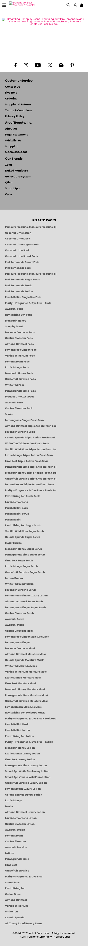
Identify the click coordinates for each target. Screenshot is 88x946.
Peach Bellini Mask (17, 724)
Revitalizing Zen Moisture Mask (25, 712)
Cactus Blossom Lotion (20, 824)
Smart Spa (12, 188)
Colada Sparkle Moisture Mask (24, 660)
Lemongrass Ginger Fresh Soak (24, 420)
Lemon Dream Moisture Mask (23, 707)
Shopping (11, 146)
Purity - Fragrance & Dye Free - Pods (28, 303)
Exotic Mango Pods (17, 367)
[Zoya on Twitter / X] (50, 65)
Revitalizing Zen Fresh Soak (22, 496)
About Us (11, 129)
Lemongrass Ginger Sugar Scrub (25, 607)
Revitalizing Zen (15, 888)
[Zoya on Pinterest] (72, 65)
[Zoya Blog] (61, 65)
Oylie (8, 194)
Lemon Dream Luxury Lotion (23, 789)
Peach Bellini (13, 519)
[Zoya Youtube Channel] (38, 65)
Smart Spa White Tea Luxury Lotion (27, 771)
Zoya (8, 165)
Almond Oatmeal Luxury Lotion (25, 812)
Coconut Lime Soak (17, 250)
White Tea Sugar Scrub (19, 584)
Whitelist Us (13, 140)
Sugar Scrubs (13, 543)
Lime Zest (11, 865)
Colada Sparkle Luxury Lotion (23, 795)
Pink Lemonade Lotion (19, 291)
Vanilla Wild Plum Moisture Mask (26, 672)
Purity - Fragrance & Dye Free (23, 876)
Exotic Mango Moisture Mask (23, 677)
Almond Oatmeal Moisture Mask (25, 654)
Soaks (9, 414)
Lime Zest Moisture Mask (20, 683)
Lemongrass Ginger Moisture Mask (27, 637)
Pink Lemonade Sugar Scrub (22, 279)
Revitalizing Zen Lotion (19, 736)
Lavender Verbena (16, 502)
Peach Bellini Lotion (17, 730)
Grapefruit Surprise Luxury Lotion (26, 783)
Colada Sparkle (14, 917)
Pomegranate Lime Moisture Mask (26, 695)
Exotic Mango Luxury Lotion (22, 753)
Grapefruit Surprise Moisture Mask (26, 701)
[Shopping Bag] (81, 5)
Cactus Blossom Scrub (19, 613)
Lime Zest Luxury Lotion (20, 759)
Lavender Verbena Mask (20, 648)
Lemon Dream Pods (17, 361)
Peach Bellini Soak (16, 508)
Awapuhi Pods (14, 309)
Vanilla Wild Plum (16, 906)
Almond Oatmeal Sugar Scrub (24, 601)
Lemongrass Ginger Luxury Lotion (26, 595)
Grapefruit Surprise (17, 870)
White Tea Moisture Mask (21, 666)
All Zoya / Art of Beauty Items (23, 923)
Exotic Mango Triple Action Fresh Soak (29, 455)
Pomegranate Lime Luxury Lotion (26, 765)
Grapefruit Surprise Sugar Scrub (25, 572)
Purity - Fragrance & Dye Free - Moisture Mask (30, 718)
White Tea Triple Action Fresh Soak (27, 443)
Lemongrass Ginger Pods (21, 350)
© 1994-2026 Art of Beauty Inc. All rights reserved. (44, 935)
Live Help (11, 92)
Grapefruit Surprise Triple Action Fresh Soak (30, 479)
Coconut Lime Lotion (18, 233)
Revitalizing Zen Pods (18, 315)
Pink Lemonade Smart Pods (22, 262)
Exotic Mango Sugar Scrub (21, 566)
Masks (9, 806)
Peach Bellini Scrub (17, 514)
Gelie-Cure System (18, 176)
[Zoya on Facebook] (15, 65)
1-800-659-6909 (16, 152)
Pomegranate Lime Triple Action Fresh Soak (30, 467)
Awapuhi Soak (14, 402)
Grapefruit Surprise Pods (20, 379)
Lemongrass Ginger (17, 642)
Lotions (10, 853)
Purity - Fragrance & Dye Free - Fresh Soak (30, 490)
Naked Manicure (16, 170)
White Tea (11, 911)
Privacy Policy (14, 116)
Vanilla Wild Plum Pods (20, 355)
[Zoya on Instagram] (26, 65)
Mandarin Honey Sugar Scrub (23, 549)
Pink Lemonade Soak (18, 268)
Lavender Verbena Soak (20, 432)
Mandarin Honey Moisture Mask (25, 689)
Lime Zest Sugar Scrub (19, 560)
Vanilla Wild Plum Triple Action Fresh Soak (30, 449)
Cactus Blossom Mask (19, 631)
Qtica (8, 182)
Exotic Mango (13, 800)
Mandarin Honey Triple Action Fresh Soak (30, 473)
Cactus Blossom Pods (19, 338)
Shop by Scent (14, 326)
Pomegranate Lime (17, 859)
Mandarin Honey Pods (19, 373)
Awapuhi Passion (16, 847)
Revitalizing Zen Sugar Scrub (23, 525)
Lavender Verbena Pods (20, 332)
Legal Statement (16, 134)
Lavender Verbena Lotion (21, 818)
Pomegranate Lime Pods (20, 391)
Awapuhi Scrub (14, 619)
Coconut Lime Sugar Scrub (21, 244)
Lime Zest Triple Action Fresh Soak (26, 461)
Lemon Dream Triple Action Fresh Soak (29, 484)
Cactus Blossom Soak (19, 408)
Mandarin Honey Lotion (20, 748)
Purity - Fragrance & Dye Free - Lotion (29, 742)
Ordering (11, 98)
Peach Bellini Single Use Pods (23, 297)
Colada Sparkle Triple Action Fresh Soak (30, 437)
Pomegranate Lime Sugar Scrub (25, 554)
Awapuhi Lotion (15, 830)
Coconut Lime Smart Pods (21, 256)
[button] (68, 5)
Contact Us (12, 87)
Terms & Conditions (18, 110)
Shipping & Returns (18, 104)
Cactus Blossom (15, 841)
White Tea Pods (15, 385)
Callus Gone (12, 894)
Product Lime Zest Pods (19, 396)
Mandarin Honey (15, 320)
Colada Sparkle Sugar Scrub (22, 537)
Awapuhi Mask (14, 625)
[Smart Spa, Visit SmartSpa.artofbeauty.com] (24, 3)
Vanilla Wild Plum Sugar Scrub (24, 531)
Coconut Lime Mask (17, 238)
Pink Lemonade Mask (18, 285)
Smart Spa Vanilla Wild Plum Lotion (27, 777)
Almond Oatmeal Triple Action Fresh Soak (30, 426)
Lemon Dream (14, 578)
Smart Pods (12, 882)
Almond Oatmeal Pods (19, 344)
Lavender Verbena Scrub (20, 590)
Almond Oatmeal (16, 900)
